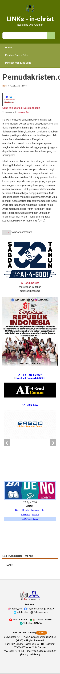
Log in (6, 232)
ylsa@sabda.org (40, 651)
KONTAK (17, 633)
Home (4, 86)
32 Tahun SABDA (30, 282)
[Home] (30, 8)
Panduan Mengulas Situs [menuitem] (18, 62)
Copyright (9, 637)
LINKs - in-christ (30, 19)
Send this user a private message (21, 107)
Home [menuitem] (8, 47)
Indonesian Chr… (23, 112)
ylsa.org (24, 654)
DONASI (41, 633)
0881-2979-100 (16, 651)
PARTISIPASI (29, 633)
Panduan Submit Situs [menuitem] (16, 55)
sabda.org (35, 654)
